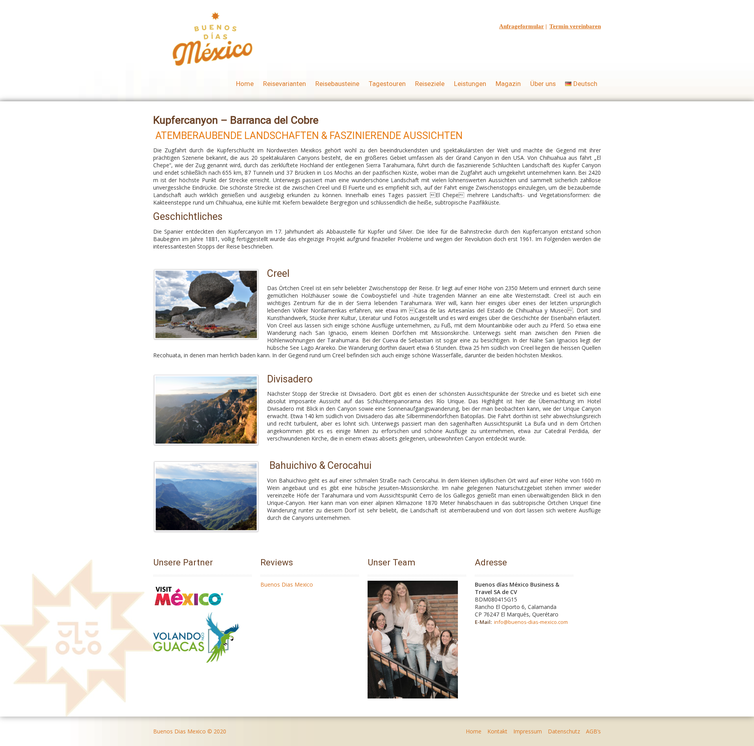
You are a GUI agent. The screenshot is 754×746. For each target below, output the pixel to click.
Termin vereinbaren (575, 26)
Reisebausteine (337, 84)
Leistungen (470, 84)
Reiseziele (430, 84)
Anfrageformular (521, 26)
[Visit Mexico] (189, 608)
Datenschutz (564, 731)
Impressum (527, 731)
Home (245, 84)
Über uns (543, 84)
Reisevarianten (284, 84)
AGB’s (593, 731)
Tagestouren (387, 84)
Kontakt (497, 731)
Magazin (508, 84)
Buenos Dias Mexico (286, 584)
